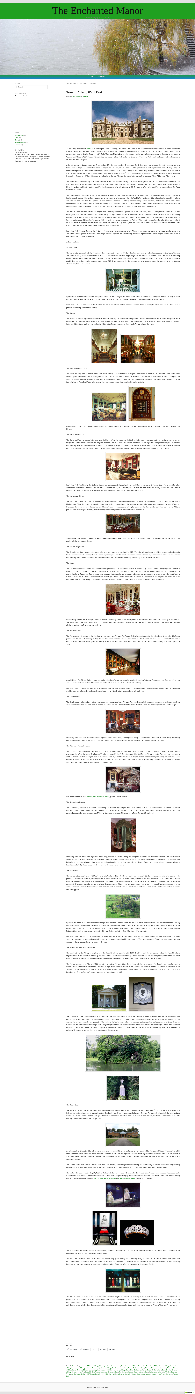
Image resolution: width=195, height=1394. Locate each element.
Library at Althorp (86, 1368)
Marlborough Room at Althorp (101, 1368)
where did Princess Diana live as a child (95, 1374)
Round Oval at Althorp (154, 1370)
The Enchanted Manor (97, 10)
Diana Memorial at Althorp (129, 1366)
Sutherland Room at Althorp (109, 1372)
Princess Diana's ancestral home (155, 1368)
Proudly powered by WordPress (97, 1387)
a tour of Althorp (87, 1366)
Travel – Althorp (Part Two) (84, 92)
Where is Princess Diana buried (135, 1374)
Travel (74, 1366)
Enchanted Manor (144, 1366)
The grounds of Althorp (141, 1372)
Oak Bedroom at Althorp (119, 1368)
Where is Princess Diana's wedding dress (159, 1374)
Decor (17, 140)
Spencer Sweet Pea (78, 1372)
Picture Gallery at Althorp (136, 1368)
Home (92, 76)
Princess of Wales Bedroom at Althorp (113, 1370)
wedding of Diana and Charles (105, 1178)
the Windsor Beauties (170, 1372)
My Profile (101, 76)
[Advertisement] (123, 1325)
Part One (90, 148)
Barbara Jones (115, 1366)
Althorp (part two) (104, 1366)
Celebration (19, 135)
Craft (16, 137)
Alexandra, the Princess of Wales (97, 796)
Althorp (95, 1366)
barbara (85, 96)
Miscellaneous (20, 142)
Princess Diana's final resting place (88, 1370)
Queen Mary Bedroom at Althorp (136, 1370)
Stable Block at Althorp (92, 1372)
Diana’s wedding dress (126, 1178)
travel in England (76, 1374)
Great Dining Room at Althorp (159, 1366)
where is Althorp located (116, 1374)
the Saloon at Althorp (155, 1372)
